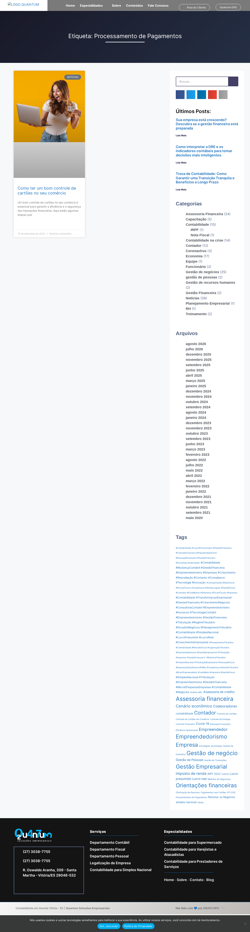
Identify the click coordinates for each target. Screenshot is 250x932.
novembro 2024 (199, 397)
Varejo (200, 802)
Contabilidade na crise (204, 240)
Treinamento (196, 314)
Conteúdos (134, 5)
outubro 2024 (197, 402)
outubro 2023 (197, 433)
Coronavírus (196, 251)
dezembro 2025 (198, 354)
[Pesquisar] (233, 81)
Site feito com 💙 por (188, 908)
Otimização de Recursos (188, 792)
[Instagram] (32, 887)
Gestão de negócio (212, 753)
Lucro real (199, 779)
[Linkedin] (42, 887)
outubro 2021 (197, 507)
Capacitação (196, 219)
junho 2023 (195, 444)
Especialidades (91, 5)
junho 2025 (195, 370)
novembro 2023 (199, 428)
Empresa (187, 744)
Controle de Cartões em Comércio (192, 719)
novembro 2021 (199, 502)
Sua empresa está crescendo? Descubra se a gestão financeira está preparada (207, 124)
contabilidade (184, 713)
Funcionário (196, 267)
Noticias (192, 298)
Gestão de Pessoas (189, 760)
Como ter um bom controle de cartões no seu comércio (47, 190)
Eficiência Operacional (187, 730)
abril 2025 (194, 375)
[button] (180, 94)
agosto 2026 (196, 344)
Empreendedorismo (201, 736)
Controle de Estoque (220, 719)
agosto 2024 (196, 412)
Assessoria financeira (204, 698)
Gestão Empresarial (201, 766)
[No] (245, 924)
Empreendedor (213, 729)
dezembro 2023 (198, 423)
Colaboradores (225, 706)
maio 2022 (194, 470)
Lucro (225, 773)
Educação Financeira (220, 724)
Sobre (116, 5)
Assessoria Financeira (204, 214)
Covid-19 (202, 724)
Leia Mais (181, 135)
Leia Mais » (24, 224)
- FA (214, 908)
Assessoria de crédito (219, 692)
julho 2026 (194, 349)
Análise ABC (196, 692)
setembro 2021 (198, 513)
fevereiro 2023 (197, 455)
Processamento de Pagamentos (191, 797)
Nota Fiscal (200, 235)
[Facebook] (21, 887)
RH (188, 309)
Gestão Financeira (201, 293)
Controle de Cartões (227, 714)
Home (70, 5)
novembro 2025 (199, 360)
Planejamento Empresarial (208, 303)
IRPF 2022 (214, 773)
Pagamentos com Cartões (213, 792)
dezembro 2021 (198, 497)
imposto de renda (191, 773)
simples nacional (186, 802)
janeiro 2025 (196, 386)
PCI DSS (231, 792)
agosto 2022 (196, 460)
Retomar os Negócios (221, 797)
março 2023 (195, 449)
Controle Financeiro (185, 724)
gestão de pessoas (201, 277)
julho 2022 (194, 465)
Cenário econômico (194, 706)
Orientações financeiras (206, 785)
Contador (193, 246)
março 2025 (195, 381)
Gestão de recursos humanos (210, 283)
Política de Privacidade (138, 926)
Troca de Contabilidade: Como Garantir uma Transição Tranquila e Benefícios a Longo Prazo (205, 178)
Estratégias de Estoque (210, 746)
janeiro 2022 (196, 491)
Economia (194, 256)
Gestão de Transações (215, 760)
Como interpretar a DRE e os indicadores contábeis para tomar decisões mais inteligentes (204, 151)
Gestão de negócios (202, 272)
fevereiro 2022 (197, 486)
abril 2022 (194, 476)
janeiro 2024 (196, 418)
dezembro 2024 (198, 391)
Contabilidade (197, 225)
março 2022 (195, 481)
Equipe (191, 261)
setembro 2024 (198, 407)
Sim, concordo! (108, 926)
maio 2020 (194, 518)
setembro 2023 (198, 439)
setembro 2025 (198, 365)
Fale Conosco (158, 5)
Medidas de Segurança (219, 779)
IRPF (195, 230)
